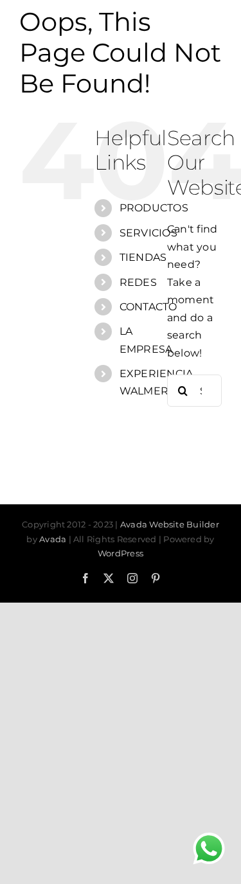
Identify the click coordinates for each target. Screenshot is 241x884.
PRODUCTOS (154, 208)
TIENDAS (143, 257)
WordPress (120, 553)
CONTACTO (148, 307)
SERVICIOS (148, 233)
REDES (138, 282)
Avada (52, 539)
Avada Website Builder (169, 524)
